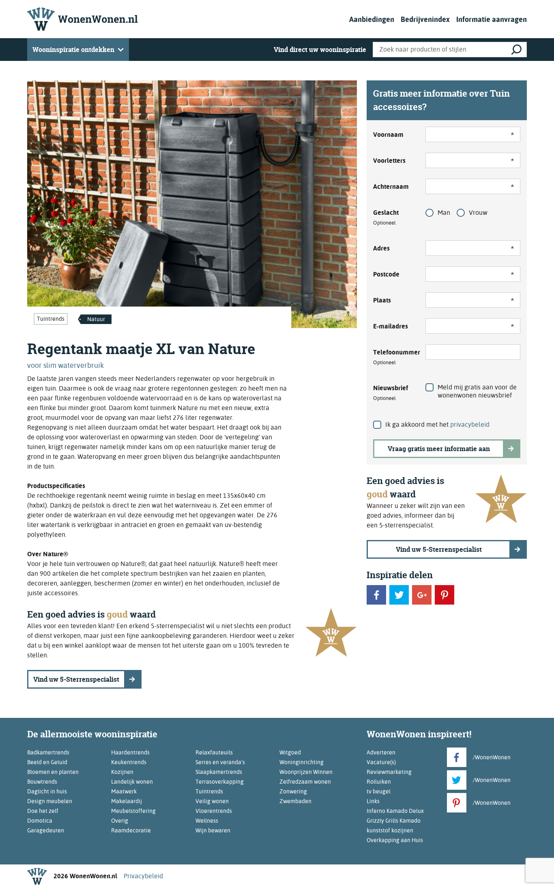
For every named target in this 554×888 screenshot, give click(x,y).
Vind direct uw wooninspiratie (320, 49)
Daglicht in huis (47, 791)
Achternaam (391, 186)
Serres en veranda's (220, 762)
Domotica (39, 820)
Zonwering (293, 791)
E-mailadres (390, 326)
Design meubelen (49, 801)
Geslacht (386, 217)
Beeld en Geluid (47, 762)
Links (373, 801)
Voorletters (389, 160)
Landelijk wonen (132, 781)
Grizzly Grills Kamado (394, 820)
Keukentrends (128, 762)
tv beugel (379, 791)
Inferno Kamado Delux (395, 811)
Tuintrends (50, 318)
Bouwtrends (42, 781)
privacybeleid (470, 424)
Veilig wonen (212, 801)
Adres (381, 248)
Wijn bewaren (212, 830)
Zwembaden (295, 801)
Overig (119, 820)
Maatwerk (124, 791)
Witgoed (290, 752)
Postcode (386, 274)
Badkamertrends (48, 752)
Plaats (382, 300)
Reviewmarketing (389, 772)
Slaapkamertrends (218, 772)
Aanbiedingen (371, 19)
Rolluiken (379, 781)
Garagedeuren (45, 830)
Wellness (206, 820)
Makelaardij (126, 801)
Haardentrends (130, 752)
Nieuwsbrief (390, 392)
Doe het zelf (42, 811)
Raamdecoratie (131, 830)
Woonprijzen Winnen (306, 772)
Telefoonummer (394, 356)
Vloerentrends (213, 811)
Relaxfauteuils (214, 752)
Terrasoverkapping (219, 781)
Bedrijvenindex (425, 19)
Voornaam (388, 134)
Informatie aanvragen (491, 19)
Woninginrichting (301, 762)
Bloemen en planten (53, 772)
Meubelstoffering (133, 811)
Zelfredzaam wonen (305, 781)
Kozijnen (122, 772)
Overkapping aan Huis (395, 840)
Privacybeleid (143, 876)
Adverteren (381, 752)
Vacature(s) (381, 762)
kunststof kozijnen (390, 830)
